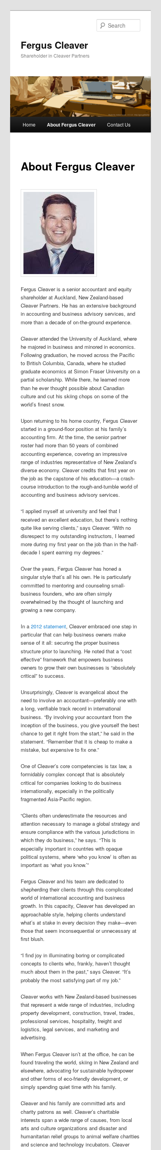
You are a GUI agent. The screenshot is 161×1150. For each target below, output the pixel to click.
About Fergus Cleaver (71, 124)
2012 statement (48, 626)
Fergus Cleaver (54, 44)
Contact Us (119, 124)
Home (29, 124)
